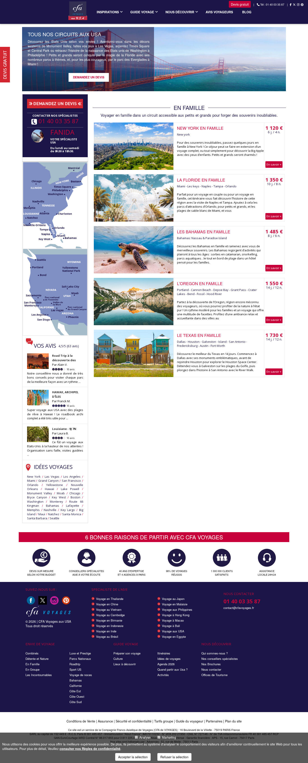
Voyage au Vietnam (109, 609)
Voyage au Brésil (107, 636)
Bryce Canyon (37, 497)
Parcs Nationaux (80, 658)
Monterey (56, 502)
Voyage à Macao (173, 620)
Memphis (33, 510)
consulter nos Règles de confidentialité (90, 748)
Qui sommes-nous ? (214, 653)
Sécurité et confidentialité (134, 721)
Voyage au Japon (173, 599)
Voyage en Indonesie (109, 626)
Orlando (32, 485)
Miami (31, 481)
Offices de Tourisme (214, 675)
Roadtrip (74, 664)
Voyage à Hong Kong (175, 615)
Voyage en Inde (106, 631)
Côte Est (75, 691)
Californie (75, 686)
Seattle (54, 518)
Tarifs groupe (163, 721)
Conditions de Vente (81, 721)
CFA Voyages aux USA (55, 621)
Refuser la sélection (174, 757)
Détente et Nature (36, 658)
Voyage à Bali (171, 626)
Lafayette (72, 506)
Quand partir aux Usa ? (172, 669)
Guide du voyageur (189, 721)
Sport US (75, 669)
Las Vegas (52, 477)
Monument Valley (39, 493)
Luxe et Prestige (80, 653)
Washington (35, 502)
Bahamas (52, 506)
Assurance (106, 721)
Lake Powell (70, 489)
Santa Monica (71, 514)
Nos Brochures (211, 664)
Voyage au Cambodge (110, 615)
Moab (61, 493)
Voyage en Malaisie (174, 604)
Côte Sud (75, 702)
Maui (41, 514)
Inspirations (108, 12)
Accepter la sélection (133, 757)
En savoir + (274, 164)
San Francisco (71, 481)
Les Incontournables (38, 675)
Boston (75, 497)
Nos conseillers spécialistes (219, 658)
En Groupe (32, 669)
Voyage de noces (80, 675)
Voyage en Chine (107, 604)
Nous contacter (211, 669)
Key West (59, 497)
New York (34, 477)
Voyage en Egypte (174, 636)
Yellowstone (54, 485)
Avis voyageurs (219, 12)
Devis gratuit (240, 4)
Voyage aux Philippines (177, 609)
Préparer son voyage (126, 653)
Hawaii (49, 489)
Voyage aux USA (173, 631)
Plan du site (233, 721)
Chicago (74, 493)
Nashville (50, 510)
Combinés (32, 653)
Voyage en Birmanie (109, 620)
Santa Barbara (37, 518)
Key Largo (68, 510)
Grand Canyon (48, 481)
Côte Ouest (76, 696)
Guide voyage (142, 12)
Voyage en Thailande (109, 599)
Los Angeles (71, 477)
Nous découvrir (179, 12)
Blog (246, 12)
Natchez (53, 514)
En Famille (32, 664)
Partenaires (214, 721)
